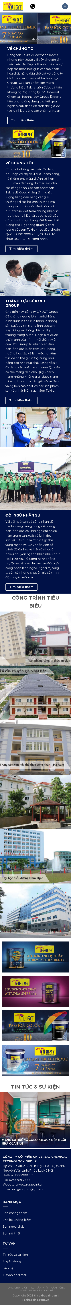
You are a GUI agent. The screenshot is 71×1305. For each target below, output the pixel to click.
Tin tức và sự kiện (15, 1254)
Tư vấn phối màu (15, 1275)
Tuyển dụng (12, 1261)
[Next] (69, 1120)
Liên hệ (8, 1268)
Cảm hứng (58, 1287)
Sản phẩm (43, 1287)
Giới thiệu (28, 1287)
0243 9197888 (45, 6)
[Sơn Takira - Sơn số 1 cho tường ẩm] (13, 6)
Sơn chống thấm (15, 1213)
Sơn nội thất (11, 1233)
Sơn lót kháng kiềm (17, 1220)
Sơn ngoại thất (13, 1226)
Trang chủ (12, 1287)
